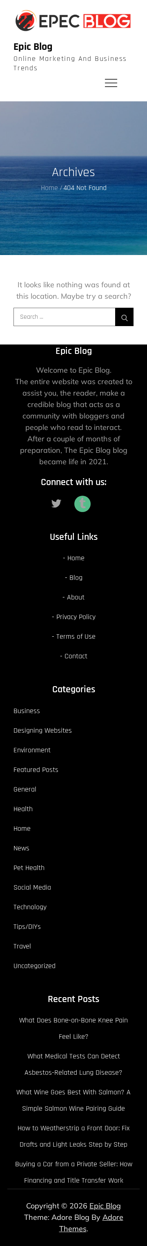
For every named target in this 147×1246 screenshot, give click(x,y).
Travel (22, 946)
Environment (32, 750)
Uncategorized (34, 966)
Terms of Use (76, 636)
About (76, 597)
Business (26, 711)
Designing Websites (42, 730)
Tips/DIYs (27, 926)
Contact (76, 656)
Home (76, 558)
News (21, 848)
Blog (75, 577)
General (24, 789)
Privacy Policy (76, 617)
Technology (30, 907)
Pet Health (29, 867)
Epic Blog (33, 47)
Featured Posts (35, 769)
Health (23, 809)
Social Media (32, 887)
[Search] (124, 317)
